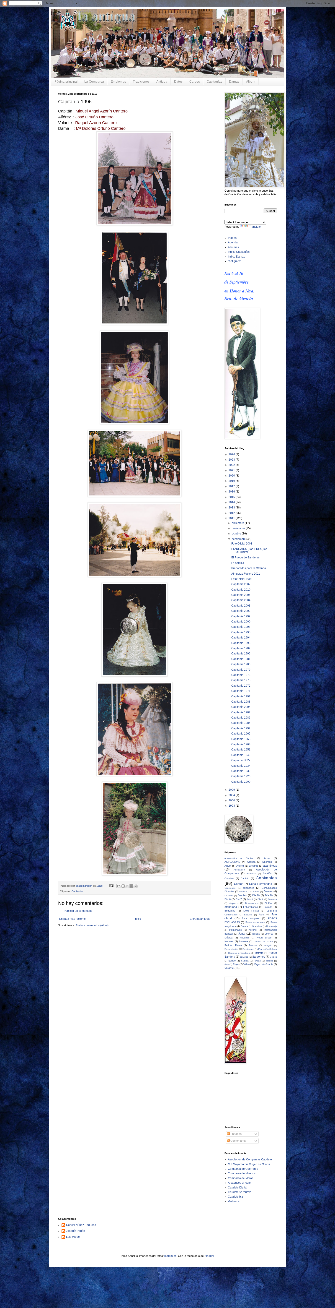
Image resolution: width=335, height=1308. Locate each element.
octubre (237, 533)
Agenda (233, 242)
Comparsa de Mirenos (241, 1173)
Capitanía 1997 (240, 696)
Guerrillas (257, 926)
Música (228, 937)
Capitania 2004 (240, 600)
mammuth (170, 1256)
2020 (232, 475)
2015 (232, 497)
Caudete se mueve (239, 1192)
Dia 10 (256, 895)
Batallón (267, 873)
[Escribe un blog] (123, 886)
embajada (230, 907)
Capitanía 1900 (240, 781)
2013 (232, 507)
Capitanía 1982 (240, 648)
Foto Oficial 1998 (241, 579)
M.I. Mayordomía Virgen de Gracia (249, 1164)
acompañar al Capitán (239, 858)
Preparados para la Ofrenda (248, 568)
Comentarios (238, 1140)
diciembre (238, 523)
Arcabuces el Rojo (239, 1182)
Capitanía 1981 (240, 659)
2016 (232, 491)
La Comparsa (94, 81)
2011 (232, 518)
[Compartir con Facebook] (131, 886)
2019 (232, 480)
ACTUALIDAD (232, 861)
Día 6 (227, 899)
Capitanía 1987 (240, 712)
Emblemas (118, 81)
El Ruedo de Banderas (245, 557)
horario (253, 929)
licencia (256, 934)
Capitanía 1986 (240, 717)
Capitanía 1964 (240, 744)
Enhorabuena (250, 907)
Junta (241, 933)
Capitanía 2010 (240, 589)
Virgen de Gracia (263, 964)
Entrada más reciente (72, 918)
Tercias (257, 960)
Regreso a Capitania (239, 953)
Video (246, 964)
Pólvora (253, 945)
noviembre (239, 528)
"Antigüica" (234, 261)
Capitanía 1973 (240, 675)
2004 (232, 795)
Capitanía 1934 (240, 765)
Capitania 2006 (240, 595)
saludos (244, 957)
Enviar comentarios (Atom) (92, 925)
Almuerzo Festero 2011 (245, 573)
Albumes (233, 247)
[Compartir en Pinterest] (136, 886)
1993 (232, 805)
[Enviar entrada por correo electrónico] (111, 885)
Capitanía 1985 (240, 722)
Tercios (269, 960)
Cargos (194, 81)
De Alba (228, 895)
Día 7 (239, 899)
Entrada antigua (200, 918)
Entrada (268, 907)
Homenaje (271, 926)
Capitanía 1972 (240, 685)
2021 (232, 470)
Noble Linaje (264, 937)
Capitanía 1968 (240, 739)
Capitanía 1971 (240, 691)
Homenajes (235, 929)
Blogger (209, 1256)
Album (250, 81)
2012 (232, 513)
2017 (232, 486)
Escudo (248, 914)
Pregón (268, 945)
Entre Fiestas (251, 910)
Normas (228, 941)
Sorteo (232, 960)
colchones (248, 887)
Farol (261, 914)
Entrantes (229, 910)
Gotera (244, 926)
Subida (245, 960)
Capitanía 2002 (240, 610)
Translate (255, 226)
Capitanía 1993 (240, 643)
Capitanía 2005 (240, 707)
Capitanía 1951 (240, 749)
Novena (243, 941)
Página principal (65, 81)
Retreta (259, 952)
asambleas (270, 865)
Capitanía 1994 (240, 637)
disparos (234, 903)
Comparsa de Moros (240, 1178)
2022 (232, 464)
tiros (226, 964)
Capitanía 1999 (240, 616)
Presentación (231, 949)
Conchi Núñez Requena (81, 1225)
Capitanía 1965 (240, 733)
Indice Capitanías (239, 251)
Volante (229, 968)
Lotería (269, 933)
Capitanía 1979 (240, 669)
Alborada (267, 861)
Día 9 (260, 899)
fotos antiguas (251, 918)
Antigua (161, 81)
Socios (273, 957)
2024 (232, 454)
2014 (232, 502)
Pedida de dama (263, 941)
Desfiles (242, 895)
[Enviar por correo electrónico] (118, 886)
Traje (236, 964)
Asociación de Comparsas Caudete (250, 1159)
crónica (243, 891)
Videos (232, 238)
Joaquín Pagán (75, 1230)
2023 (232, 459)
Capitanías (214, 81)
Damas (234, 81)
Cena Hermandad (260, 884)
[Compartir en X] (127, 886)
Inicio (137, 918)
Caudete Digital (237, 1187)
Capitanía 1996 (240, 653)
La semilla (237, 563)
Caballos (229, 878)
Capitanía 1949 (240, 755)
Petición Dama (233, 945)
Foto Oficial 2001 (241, 543)
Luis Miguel (73, 1236)
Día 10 (269, 895)
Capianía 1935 (240, 760)
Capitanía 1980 (240, 664)
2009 (232, 789)
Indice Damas (236, 256)
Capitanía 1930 (240, 771)
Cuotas (255, 891)
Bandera (251, 873)
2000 (232, 800)
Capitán (245, 878)
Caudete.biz (235, 1196)
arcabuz (253, 865)
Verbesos (234, 1201)
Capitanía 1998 (240, 626)
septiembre (239, 539)
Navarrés (244, 937)
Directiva (272, 899)
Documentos (251, 903)
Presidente (248, 949)
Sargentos (258, 956)
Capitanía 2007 (240, 584)
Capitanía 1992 (240, 728)
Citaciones (229, 888)
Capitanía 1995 (240, 632)
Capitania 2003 (240, 605)
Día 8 (250, 899)
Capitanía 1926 (240, 776)
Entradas (236, 1134)
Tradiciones (141, 81)
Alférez (240, 865)
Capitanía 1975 (240, 680)
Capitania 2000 (240, 621)
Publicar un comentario (78, 910)
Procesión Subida (267, 949)
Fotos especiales (255, 922)
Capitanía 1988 (240, 701)
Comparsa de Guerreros (243, 1168)
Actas (267, 858)
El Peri (269, 903)
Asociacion (239, 869)
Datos (178, 81)
